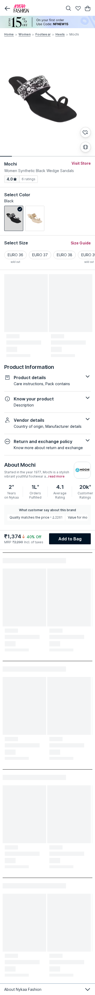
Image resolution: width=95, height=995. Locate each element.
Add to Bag (70, 538)
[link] (13, 218)
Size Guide (81, 243)
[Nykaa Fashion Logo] (37, 8)
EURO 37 (40, 255)
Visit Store (81, 163)
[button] (7, 8)
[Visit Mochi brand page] (82, 470)
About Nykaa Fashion (22, 989)
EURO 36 (15, 255)
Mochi (10, 164)
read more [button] (56, 476)
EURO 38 (64, 255)
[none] (47, 22)
